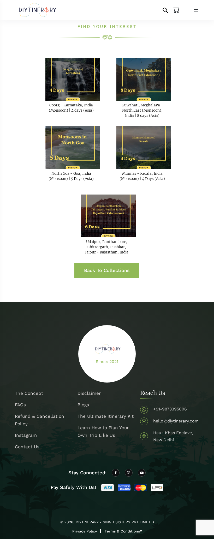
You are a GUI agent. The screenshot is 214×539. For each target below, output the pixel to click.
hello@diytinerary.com (176, 421)
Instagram (26, 435)
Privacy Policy (84, 531)
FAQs (20, 404)
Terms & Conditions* (123, 531)
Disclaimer (89, 393)
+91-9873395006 (170, 409)
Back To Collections (107, 270)
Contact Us (27, 446)
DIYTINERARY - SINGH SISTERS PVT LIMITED (115, 522)
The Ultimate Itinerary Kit (106, 416)
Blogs (83, 404)
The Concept (29, 393)
